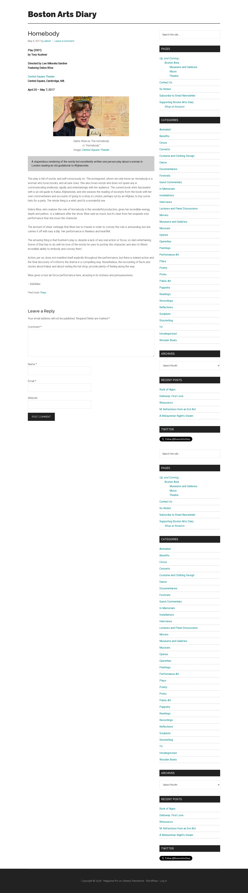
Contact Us (165, 82)
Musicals (164, 228)
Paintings (165, 248)
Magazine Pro (110, 880)
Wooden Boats (168, 340)
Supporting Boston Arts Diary (176, 102)
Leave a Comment (64, 41)
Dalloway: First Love (171, 396)
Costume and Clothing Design (176, 155)
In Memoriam (167, 188)
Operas (163, 235)
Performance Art (169, 254)
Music (173, 71)
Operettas (165, 241)
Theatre (174, 75)
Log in (163, 880)
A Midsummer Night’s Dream (176, 415)
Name (32, 364)
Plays (43, 292)
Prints (163, 274)
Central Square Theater (41, 76)
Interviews (165, 202)
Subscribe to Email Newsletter (177, 95)
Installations (166, 195)
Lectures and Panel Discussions (178, 208)
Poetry (163, 267)
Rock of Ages (167, 389)
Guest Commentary (170, 182)
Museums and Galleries (183, 67)
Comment (35, 327)
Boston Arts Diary (62, 14)
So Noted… (165, 89)
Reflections (166, 307)
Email (32, 381)
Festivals (164, 175)
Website (32, 398)
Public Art (165, 281)
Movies (163, 215)
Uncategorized (168, 333)
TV (161, 327)
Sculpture (165, 314)
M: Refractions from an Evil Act (177, 409)
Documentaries (168, 169)
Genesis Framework (133, 880)
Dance (163, 162)
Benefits (164, 136)
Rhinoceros (166, 402)
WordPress (152, 880)
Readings (165, 294)
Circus (163, 142)
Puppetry (164, 287)
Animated (165, 129)
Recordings (166, 300)
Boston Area (171, 62)
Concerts (164, 149)
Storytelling (166, 320)
